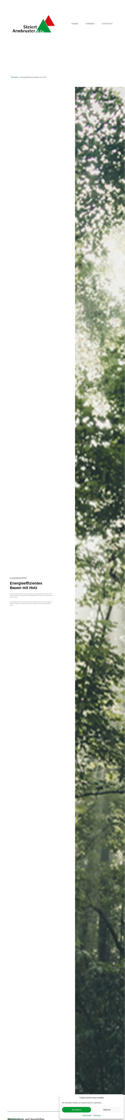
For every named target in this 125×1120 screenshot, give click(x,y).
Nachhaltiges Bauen (69, 53)
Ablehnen (107, 1110)
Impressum (97, 1115)
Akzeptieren (76, 1110)
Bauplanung (52, 53)
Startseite (14, 77)
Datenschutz (87, 1115)
